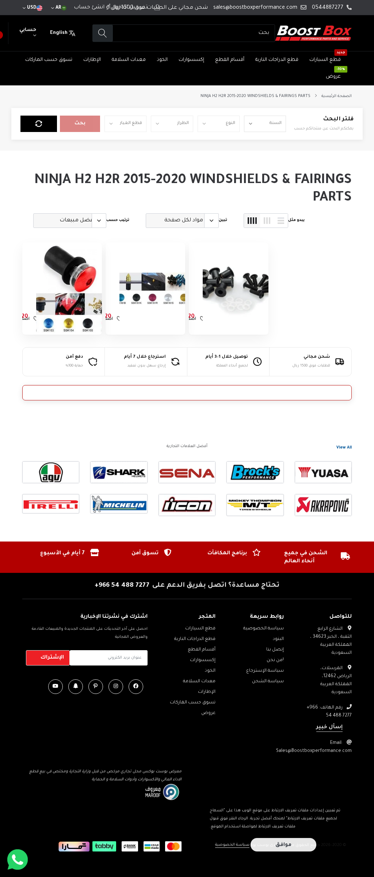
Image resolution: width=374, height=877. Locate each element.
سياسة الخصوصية (263, 628)
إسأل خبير (329, 727)
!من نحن (275, 660)
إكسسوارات (191, 60)
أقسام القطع (229, 60)
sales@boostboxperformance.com (255, 8)
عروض (333, 76)
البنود (278, 639)
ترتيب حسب (117, 220)
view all (344, 448)
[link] (235, 288)
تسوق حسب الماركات (48, 60)
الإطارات (92, 60)
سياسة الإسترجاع (265, 671)
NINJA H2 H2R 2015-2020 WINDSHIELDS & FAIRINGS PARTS (255, 96)
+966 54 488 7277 (122, 585)
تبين (223, 220)
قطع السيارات (325, 60)
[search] (103, 33)
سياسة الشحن (268, 681)
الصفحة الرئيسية (336, 96)
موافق (283, 845)
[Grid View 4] (252, 221)
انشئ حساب (89, 8)
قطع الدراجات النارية (276, 60)
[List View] (281, 221)
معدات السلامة (129, 60)
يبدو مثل (296, 220)
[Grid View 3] (267, 221)
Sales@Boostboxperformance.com (314, 751)
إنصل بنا (275, 649)
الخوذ (162, 60)
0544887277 (327, 8)
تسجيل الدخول (130, 8)
